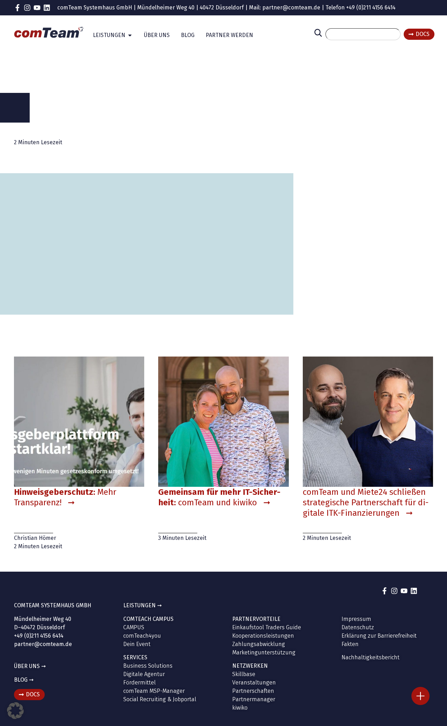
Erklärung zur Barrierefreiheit (379, 635)
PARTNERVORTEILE (256, 619)
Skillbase (243, 674)
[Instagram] (27, 7)
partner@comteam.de (291, 7)
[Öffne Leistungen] (130, 35)
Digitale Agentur (144, 674)
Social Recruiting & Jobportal (159, 699)
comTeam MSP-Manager (154, 691)
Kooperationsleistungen (263, 635)
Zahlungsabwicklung (258, 644)
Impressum (356, 619)
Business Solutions (148, 665)
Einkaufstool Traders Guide (266, 627)
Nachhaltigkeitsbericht (371, 657)
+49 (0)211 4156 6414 (370, 7)
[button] (15, 710)
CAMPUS (133, 627)
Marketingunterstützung (263, 652)
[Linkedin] (46, 7)
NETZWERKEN (250, 665)
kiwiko (240, 707)
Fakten (350, 644)
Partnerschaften (253, 691)
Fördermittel (139, 682)
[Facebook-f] (17, 7)
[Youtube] (37, 7)
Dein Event (137, 644)
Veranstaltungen (254, 682)
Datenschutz (358, 627)
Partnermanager (253, 699)
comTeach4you (142, 635)
